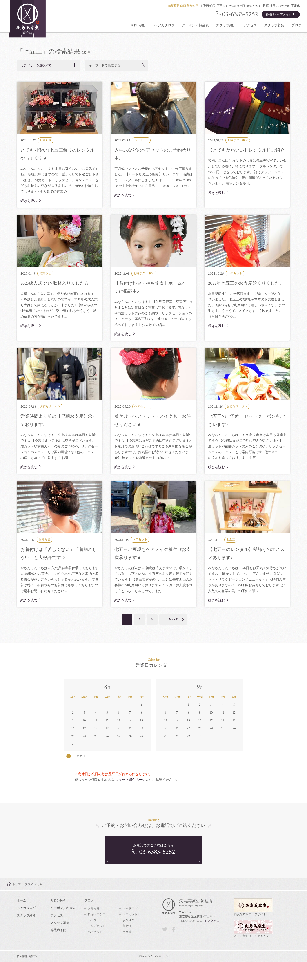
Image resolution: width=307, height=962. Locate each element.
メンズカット (96, 926)
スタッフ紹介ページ (130, 780)
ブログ (296, 25)
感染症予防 (58, 930)
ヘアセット (95, 932)
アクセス (250, 25)
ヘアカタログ (164, 25)
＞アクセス (212, 921)
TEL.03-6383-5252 (191, 921)
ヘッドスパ (130, 909)
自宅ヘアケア (96, 914)
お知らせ (94, 909)
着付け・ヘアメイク (278, 15)
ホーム (21, 901)
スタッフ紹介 (226, 25)
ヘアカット (130, 914)
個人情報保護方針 (27, 956)
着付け (127, 926)
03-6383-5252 (240, 14)
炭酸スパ (128, 920)
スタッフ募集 (274, 25)
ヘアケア (94, 920)
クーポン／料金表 (195, 25)
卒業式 (127, 932)
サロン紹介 (138, 25)
